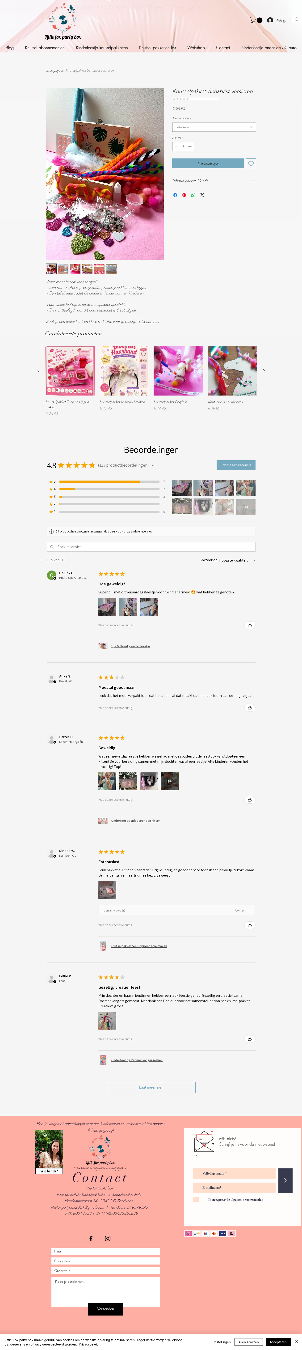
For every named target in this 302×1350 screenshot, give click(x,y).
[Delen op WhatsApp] (193, 195)
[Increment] (190, 146)
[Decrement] (176, 146)
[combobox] (214, 127)
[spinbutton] (183, 146)
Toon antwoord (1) (113, 910)
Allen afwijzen (249, 1342)
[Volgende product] (264, 371)
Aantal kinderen (183, 118)
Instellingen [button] (222, 1342)
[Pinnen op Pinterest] (184, 195)
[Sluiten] (296, 1342)
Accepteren (278, 1342)
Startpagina (54, 70)
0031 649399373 (132, 1207)
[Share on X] (202, 195)
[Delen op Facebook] (175, 195)
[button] (257, 20)
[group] (151, 381)
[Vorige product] (38, 371)
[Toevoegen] (251, 163)
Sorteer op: (209, 560)
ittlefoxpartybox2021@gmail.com (78, 1207)
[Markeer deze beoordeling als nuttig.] (250, 625)
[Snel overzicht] (70, 371)
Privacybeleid (89, 1344)
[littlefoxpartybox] (91, 1238)
